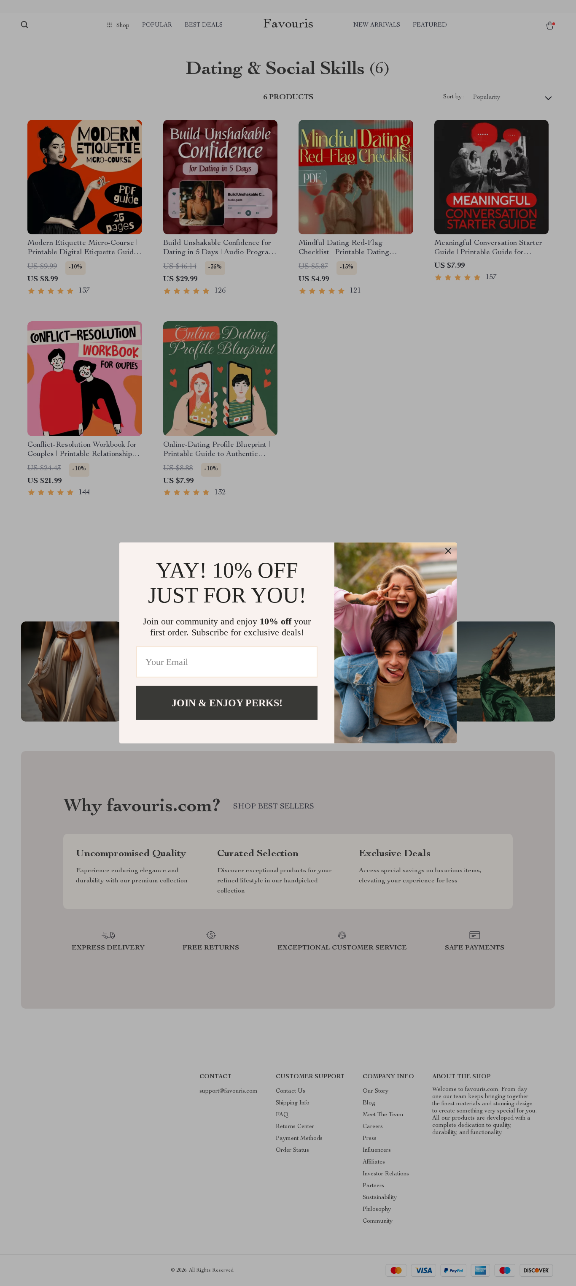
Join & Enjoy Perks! (227, 702)
